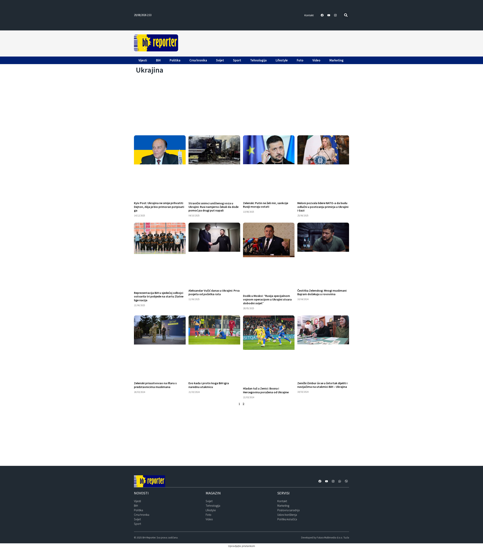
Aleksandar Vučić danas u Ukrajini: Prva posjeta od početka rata (214, 292)
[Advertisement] (264, 42)
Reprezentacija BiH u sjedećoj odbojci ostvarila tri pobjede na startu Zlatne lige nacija (158, 296)
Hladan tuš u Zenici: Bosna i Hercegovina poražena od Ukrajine (266, 390)
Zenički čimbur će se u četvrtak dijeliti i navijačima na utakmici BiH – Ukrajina (322, 385)
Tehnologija (258, 60)
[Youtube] (329, 15)
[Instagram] (335, 15)
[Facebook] (322, 15)
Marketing (336, 60)
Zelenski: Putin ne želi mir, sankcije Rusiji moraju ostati (265, 204)
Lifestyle (282, 60)
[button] (346, 15)
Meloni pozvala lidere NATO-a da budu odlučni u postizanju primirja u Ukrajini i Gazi (322, 206)
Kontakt (309, 15)
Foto (300, 60)
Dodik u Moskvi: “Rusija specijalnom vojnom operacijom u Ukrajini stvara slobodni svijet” (267, 299)
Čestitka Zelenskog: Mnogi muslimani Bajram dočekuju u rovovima (322, 292)
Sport (237, 60)
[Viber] (346, 481)
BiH (158, 60)
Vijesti (142, 60)
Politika (175, 60)
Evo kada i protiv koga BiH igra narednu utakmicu (208, 385)
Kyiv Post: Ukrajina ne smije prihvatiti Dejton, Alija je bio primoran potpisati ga (159, 206)
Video (316, 60)
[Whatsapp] (339, 481)
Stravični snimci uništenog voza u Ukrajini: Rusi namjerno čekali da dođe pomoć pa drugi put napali (213, 206)
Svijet (220, 60)
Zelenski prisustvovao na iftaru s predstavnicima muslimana (155, 385)
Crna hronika (198, 60)
